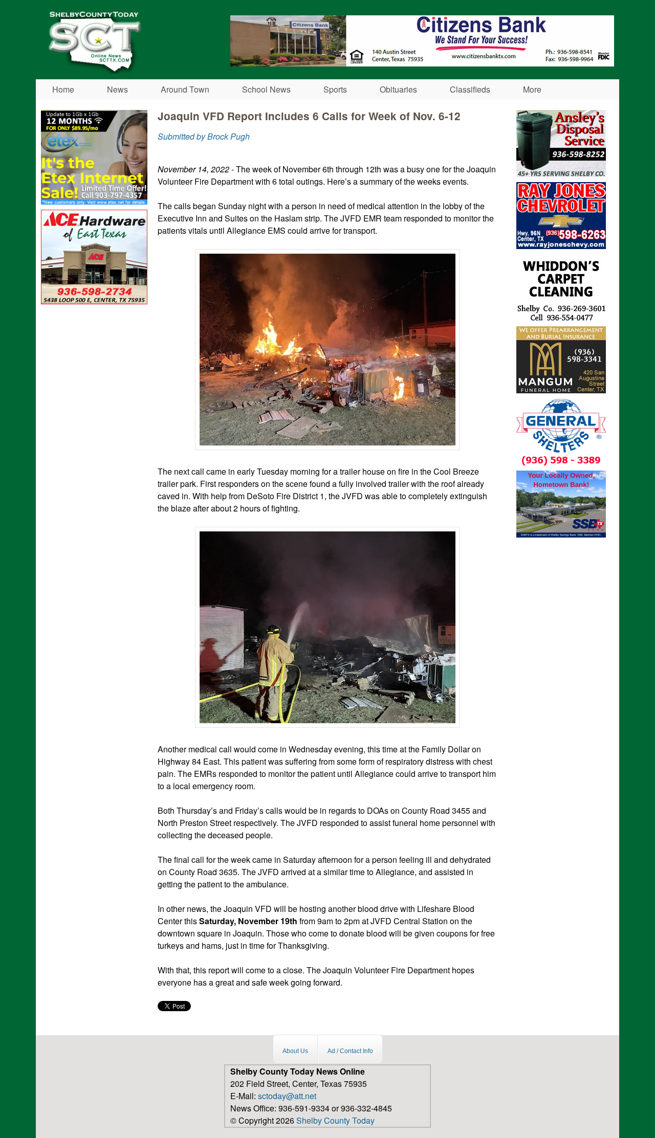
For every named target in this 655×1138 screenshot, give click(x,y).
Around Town (185, 89)
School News (266, 89)
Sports (335, 89)
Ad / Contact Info (350, 1050)
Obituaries (398, 89)
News (117, 89)
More (532, 89)
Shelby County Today (335, 1120)
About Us (295, 1050)
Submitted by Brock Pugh (204, 136)
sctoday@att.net (287, 1096)
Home (63, 89)
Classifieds (470, 89)
